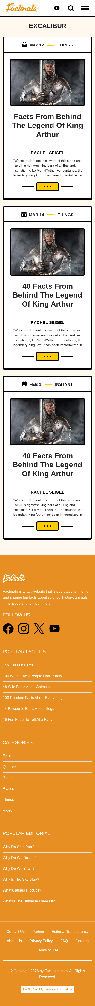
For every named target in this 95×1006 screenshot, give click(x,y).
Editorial (9, 756)
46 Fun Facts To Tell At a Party (27, 719)
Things (8, 799)
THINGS (65, 45)
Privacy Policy (41, 941)
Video (7, 810)
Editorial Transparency (70, 932)
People (9, 778)
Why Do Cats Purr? (18, 847)
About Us (14, 941)
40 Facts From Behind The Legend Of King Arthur (47, 295)
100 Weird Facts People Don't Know (32, 676)
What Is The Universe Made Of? (29, 901)
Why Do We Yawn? (19, 869)
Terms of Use (47, 950)
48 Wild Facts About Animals (26, 687)
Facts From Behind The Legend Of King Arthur (47, 125)
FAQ (64, 941)
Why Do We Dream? (19, 858)
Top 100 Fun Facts (18, 665)
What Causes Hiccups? (22, 890)
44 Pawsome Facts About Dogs (28, 709)
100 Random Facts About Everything (33, 698)
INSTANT (64, 384)
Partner (38, 932)
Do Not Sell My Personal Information (47, 989)
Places (8, 789)
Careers (82, 941)
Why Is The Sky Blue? (21, 879)
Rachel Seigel (47, 152)
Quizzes (9, 767)
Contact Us (15, 932)
